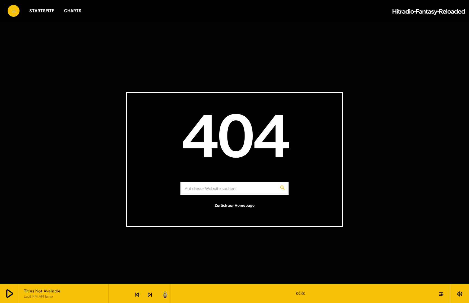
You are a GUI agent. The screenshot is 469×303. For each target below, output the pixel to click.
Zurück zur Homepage (235, 205)
